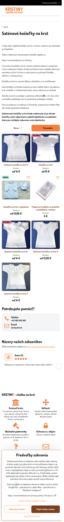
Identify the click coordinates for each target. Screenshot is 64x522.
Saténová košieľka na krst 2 (45, 251)
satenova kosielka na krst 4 (16, 164)
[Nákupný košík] (50, 10)
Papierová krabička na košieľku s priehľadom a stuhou (45, 208)
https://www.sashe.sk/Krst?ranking (40, 346)
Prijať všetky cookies (45, 509)
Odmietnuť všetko (17, 509)
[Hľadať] (43, 10)
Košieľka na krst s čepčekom (16, 206)
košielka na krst (46, 164)
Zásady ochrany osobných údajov (32, 500)
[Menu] (58, 10)
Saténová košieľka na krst (16, 251)
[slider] (21, 359)
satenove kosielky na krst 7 (16, 293)
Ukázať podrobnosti (32, 516)
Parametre (48, 128)
